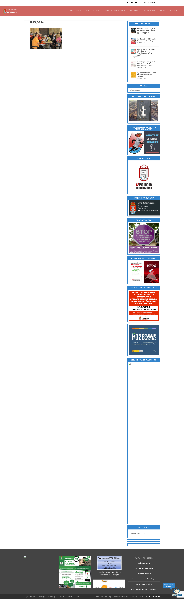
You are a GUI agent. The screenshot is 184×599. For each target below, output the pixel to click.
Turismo (161, 11)
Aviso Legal (108, 596)
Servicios (134, 11)
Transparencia (149, 11)
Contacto (99, 596)
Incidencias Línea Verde (144, 568)
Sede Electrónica (93, 11)
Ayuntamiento (75, 11)
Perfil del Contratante (115, 11)
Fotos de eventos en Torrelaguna (144, 579)
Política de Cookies (136, 596)
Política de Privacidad (121, 596)
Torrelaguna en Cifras (144, 584)
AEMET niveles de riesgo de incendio (144, 589)
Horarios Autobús (144, 574)
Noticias (173, 11)
